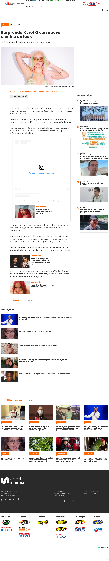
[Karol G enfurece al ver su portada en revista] (20, 287)
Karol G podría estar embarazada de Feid (44, 211)
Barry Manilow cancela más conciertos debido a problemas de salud (45, 318)
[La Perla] (98, 529)
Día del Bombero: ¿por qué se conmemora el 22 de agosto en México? (68, 459)
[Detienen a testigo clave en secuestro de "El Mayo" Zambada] (94, 222)
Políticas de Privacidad (90, 493)
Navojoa (44, 7)
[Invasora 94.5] (24, 522)
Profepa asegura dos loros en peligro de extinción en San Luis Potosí (96, 459)
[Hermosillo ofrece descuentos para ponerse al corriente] (94, 139)
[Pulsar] (6, 529)
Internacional (16, 24)
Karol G (30, 300)
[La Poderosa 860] (24, 529)
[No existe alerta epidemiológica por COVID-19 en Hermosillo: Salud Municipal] (94, 168)
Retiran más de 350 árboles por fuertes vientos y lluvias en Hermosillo (41, 459)
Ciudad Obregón (33, 7)
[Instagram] (14, 499)
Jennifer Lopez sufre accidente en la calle (38, 345)
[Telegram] (26, 96)
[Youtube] (10, 499)
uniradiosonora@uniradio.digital (64, 501)
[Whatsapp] (11, 96)
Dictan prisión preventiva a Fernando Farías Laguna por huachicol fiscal (68, 428)
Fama (5, 24)
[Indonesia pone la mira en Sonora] (94, 194)
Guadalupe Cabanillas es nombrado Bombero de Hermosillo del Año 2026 (12, 428)
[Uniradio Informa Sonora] (14, 3)
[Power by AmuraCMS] (102, 547)
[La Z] (61, 536)
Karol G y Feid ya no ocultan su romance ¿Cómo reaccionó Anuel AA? (41, 261)
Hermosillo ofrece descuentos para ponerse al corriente (94, 129)
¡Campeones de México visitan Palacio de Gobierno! (93, 103)
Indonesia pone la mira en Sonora (91, 184)
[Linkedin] (22, 96)
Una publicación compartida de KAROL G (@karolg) (41, 201)
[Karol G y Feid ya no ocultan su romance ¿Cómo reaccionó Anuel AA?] (20, 261)
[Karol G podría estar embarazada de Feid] (25, 211)
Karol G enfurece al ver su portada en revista (42, 286)
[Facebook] (19, 96)
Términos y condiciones (90, 491)
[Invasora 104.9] (43, 522)
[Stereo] (61, 522)
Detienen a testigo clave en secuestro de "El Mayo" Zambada (92, 211)
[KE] (98, 522)
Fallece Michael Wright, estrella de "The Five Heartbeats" (44, 374)
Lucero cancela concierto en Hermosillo (37, 331)
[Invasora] (6, 522)
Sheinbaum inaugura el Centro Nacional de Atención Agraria (39, 428)
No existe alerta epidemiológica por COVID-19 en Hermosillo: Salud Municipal (94, 156)
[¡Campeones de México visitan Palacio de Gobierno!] (94, 113)
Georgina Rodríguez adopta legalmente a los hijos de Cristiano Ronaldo (43, 360)
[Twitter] (15, 96)
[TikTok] (18, 499)
